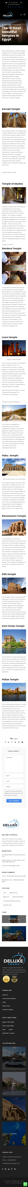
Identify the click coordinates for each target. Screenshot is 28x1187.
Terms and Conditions (9, 998)
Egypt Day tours (13, 892)
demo (5, 24)
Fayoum (12, 1033)
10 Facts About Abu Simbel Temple (16, 876)
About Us (5, 995)
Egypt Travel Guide (8, 1022)
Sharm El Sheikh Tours (14, 919)
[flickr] (8, 7)
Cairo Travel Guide (8, 1026)
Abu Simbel (14, 1108)
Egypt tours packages (18, 896)
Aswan (11, 1029)
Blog (12, 24)
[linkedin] (10, 7)
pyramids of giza (7, 905)
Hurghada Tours (14, 933)
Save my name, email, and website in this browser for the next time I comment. (13, 793)
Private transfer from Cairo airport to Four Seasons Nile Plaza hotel (13, 861)
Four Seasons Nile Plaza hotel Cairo (11, 901)
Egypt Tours (6, 896)
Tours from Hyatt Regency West (10, 865)
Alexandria (5, 1033)
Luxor (4, 1029)
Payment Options (7, 1009)
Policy (4, 1002)
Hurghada (14, 1133)
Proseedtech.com (7, 880)
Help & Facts (6, 1006)
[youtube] (19, 7)
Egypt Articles (17, 24)
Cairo (4, 892)
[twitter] (17, 7)
